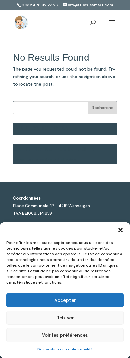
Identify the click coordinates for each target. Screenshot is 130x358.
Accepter (65, 300)
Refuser (65, 318)
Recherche (103, 107)
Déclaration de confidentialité (65, 349)
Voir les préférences (65, 335)
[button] (120, 230)
